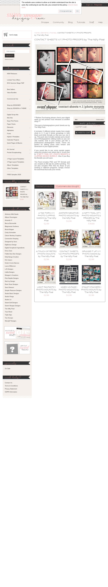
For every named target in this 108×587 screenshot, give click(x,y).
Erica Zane (8, 251)
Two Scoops (9, 318)
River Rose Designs (11, 284)
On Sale (7, 368)
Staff (91, 22)
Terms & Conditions (11, 386)
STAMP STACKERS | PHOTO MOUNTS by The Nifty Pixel (91, 290)
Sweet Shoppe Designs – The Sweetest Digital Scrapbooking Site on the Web (27, 16)
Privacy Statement (11, 389)
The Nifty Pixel (9, 309)
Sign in (89, 5)
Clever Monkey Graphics (13, 235)
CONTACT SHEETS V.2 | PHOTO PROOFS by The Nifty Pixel (69, 254)
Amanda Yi (8, 220)
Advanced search (9, 59)
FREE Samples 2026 (14, 174)
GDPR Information (11, 392)
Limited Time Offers (13, 80)
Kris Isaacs (8, 260)
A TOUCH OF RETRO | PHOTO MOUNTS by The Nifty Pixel (46, 254)
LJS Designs (9, 269)
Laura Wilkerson (10, 266)
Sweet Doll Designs (11, 302)
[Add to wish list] (93, 132)
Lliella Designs (9, 272)
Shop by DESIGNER (14, 105)
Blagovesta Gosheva (12, 226)
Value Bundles (12, 92)
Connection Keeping (11, 238)
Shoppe (45, 22)
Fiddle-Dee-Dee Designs (13, 254)
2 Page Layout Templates (15, 162)
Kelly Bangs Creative (12, 257)
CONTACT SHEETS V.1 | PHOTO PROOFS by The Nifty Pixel (24, 192)
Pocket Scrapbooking (14, 152)
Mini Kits (10, 118)
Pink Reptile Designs (12, 278)
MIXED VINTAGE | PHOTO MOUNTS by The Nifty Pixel (69, 290)
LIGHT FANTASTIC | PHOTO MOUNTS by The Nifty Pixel (46, 290)
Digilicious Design (11, 245)
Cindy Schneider (10, 232)
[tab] (44, 187)
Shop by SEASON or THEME (16, 108)
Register (98, 5)
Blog (70, 22)
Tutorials (81, 22)
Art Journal (10, 149)
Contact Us (8, 383)
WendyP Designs (10, 321)
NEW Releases (12, 73)
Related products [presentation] (44, 186)
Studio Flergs (9, 296)
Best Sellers (11, 89)
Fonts (9, 133)
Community (58, 22)
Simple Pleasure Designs (13, 290)
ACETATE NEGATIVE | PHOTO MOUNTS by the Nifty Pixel (69, 215)
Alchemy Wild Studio (11, 214)
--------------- (11, 77)
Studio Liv (8, 299)
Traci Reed (8, 312)
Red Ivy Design (10, 281)
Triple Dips (8, 315)
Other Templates (12, 168)
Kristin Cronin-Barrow (12, 263)
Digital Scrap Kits (12, 114)
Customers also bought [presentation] (67, 186)
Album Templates (13, 165)
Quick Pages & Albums (14, 143)
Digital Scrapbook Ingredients (14, 248)
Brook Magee (9, 229)
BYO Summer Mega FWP (15, 83)
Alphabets (10, 130)
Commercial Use (12, 99)
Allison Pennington (11, 217)
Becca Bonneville (10, 223)
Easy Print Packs (12, 121)
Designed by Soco (11, 241)
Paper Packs (11, 124)
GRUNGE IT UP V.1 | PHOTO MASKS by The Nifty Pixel (91, 254)
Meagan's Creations (11, 275)
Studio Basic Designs (12, 293)
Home (36, 33)
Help (100, 22)
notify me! (79, 127)
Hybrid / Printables (13, 137)
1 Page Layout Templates (15, 159)
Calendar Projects (13, 140)
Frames (53, 33)
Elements (45, 33)
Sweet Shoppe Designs (12, 305)
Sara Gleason (9, 287)
